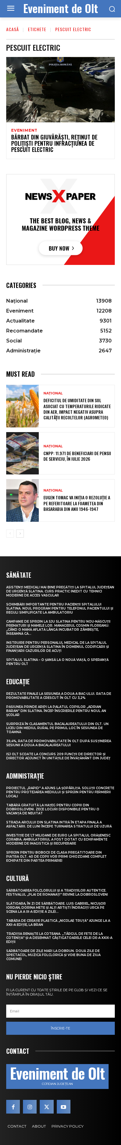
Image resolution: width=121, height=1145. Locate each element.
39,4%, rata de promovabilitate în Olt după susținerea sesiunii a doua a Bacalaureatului (58, 743)
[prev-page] (10, 534)
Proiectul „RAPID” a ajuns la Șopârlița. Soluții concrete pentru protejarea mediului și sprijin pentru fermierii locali (60, 792)
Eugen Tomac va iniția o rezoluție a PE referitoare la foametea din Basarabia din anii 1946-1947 (76, 503)
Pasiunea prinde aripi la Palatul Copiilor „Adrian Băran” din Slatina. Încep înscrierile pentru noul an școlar (56, 711)
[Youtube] (63, 1107)
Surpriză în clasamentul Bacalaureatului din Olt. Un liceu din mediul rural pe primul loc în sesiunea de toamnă (57, 728)
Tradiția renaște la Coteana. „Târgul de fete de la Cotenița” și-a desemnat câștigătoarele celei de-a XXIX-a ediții (59, 938)
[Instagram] (30, 1107)
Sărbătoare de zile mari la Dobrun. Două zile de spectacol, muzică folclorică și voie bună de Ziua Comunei (53, 955)
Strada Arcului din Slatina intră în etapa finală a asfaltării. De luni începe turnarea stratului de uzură (59, 824)
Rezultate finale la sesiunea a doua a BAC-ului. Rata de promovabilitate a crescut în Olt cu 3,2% (58, 696)
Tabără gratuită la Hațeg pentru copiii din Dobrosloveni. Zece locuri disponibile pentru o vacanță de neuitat (52, 809)
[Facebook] (13, 1107)
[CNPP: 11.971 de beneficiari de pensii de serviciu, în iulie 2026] (22, 453)
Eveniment (24, 130)
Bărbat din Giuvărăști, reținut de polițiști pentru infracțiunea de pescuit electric (54, 143)
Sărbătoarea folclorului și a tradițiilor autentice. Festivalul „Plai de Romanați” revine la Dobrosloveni (57, 892)
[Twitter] (46, 1107)
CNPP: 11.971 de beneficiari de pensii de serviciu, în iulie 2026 (77, 456)
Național (53, 393)
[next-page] (20, 534)
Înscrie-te (60, 1028)
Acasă (12, 29)
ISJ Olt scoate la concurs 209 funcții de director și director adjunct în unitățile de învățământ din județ (58, 756)
